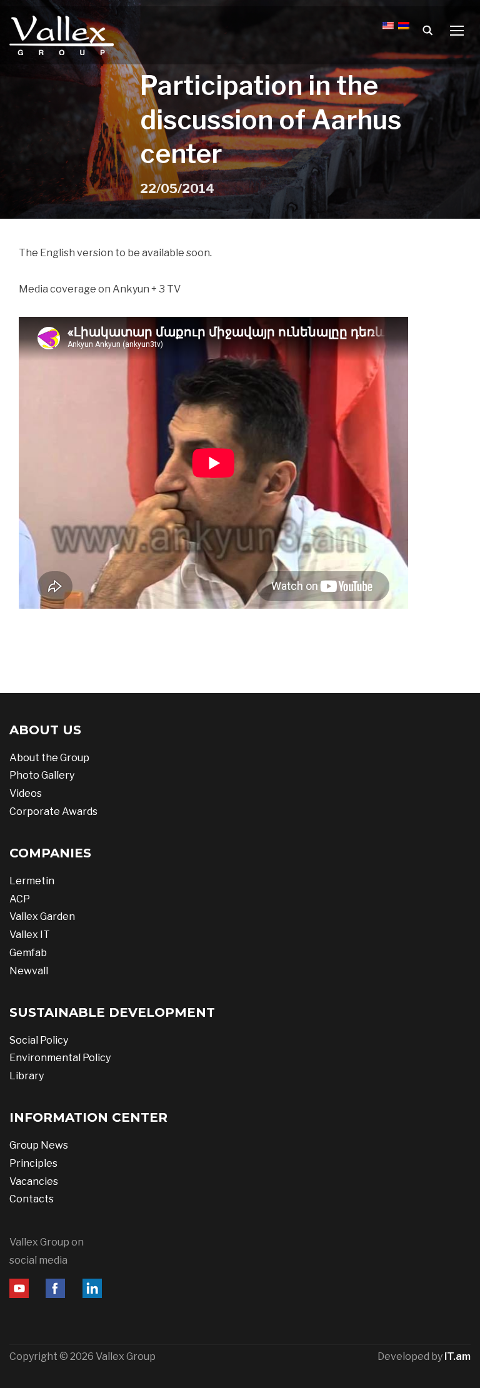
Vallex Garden (42, 916)
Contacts (31, 1199)
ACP (19, 899)
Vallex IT (29, 935)
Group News (38, 1145)
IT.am (457, 1356)
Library (26, 1076)
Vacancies (33, 1181)
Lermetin (31, 881)
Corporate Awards (53, 811)
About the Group (49, 758)
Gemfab (28, 953)
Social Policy (38, 1040)
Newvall (28, 971)
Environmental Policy (60, 1058)
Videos (25, 793)
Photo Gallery (41, 775)
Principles (33, 1163)
